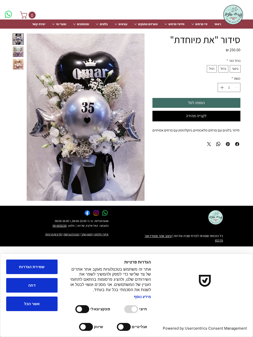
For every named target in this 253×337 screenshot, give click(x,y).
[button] (28, 15)
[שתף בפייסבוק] (237, 144)
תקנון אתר (86, 234)
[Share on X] (209, 144)
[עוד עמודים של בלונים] (97, 24)
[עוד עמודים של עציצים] (116, 24)
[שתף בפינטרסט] (228, 144)
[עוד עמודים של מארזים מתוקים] (135, 24)
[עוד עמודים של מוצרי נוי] (53, 24)
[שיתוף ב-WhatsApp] (218, 144)
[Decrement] (236, 87)
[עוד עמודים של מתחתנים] (74, 24)
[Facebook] (87, 212)
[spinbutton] (229, 87)
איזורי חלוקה (101, 234)
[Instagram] (96, 212)
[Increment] (221, 87)
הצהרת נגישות (71, 234)
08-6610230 (60, 225)
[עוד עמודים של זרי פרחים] (192, 24)
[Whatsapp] (8, 14)
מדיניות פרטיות (53, 234)
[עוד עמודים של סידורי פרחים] (166, 24)
